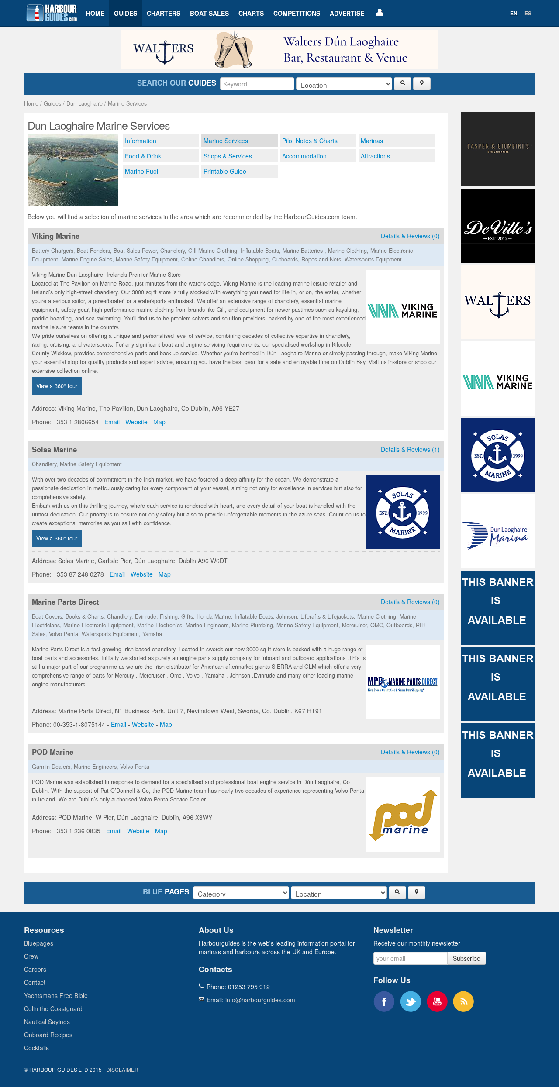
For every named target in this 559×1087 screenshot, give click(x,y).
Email (112, 421)
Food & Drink (143, 155)
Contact (34, 982)
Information (140, 140)
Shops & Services (228, 155)
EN (514, 13)
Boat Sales (209, 13)
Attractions (375, 155)
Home (95, 13)
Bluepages (38, 943)
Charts (251, 13)
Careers (35, 969)
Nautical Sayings (47, 1021)
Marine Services (127, 103)
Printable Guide (225, 171)
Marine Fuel (141, 171)
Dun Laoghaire (84, 103)
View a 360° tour (56, 386)
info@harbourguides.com (260, 999)
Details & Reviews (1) (410, 449)
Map (159, 421)
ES (527, 13)
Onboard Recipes (48, 1034)
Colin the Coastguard (53, 1008)
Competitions (296, 13)
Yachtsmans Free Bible (56, 995)
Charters (163, 13)
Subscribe (466, 958)
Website (136, 421)
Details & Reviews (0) (410, 235)
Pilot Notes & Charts (310, 140)
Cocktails (36, 1047)
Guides (125, 13)
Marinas (372, 140)
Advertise (347, 13)
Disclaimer (122, 1069)
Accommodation (304, 155)
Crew (31, 956)
